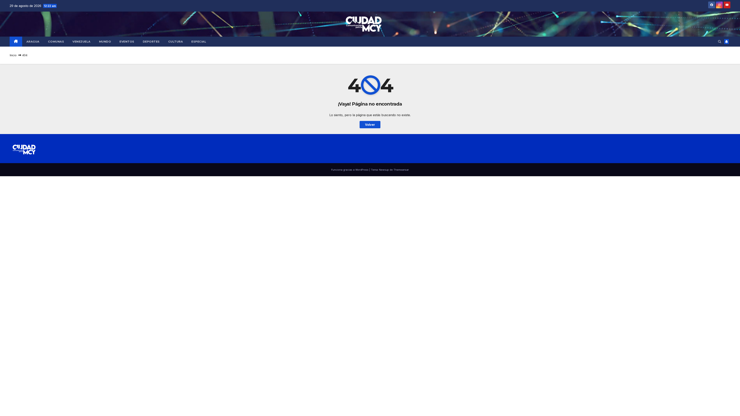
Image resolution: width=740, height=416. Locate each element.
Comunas (56, 41)
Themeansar (401, 169)
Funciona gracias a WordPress (350, 169)
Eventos (126, 41)
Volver (370, 125)
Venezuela (81, 41)
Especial (198, 41)
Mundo (105, 41)
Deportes (151, 41)
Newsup (384, 169)
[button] (719, 42)
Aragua (33, 41)
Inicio (13, 55)
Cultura (175, 41)
